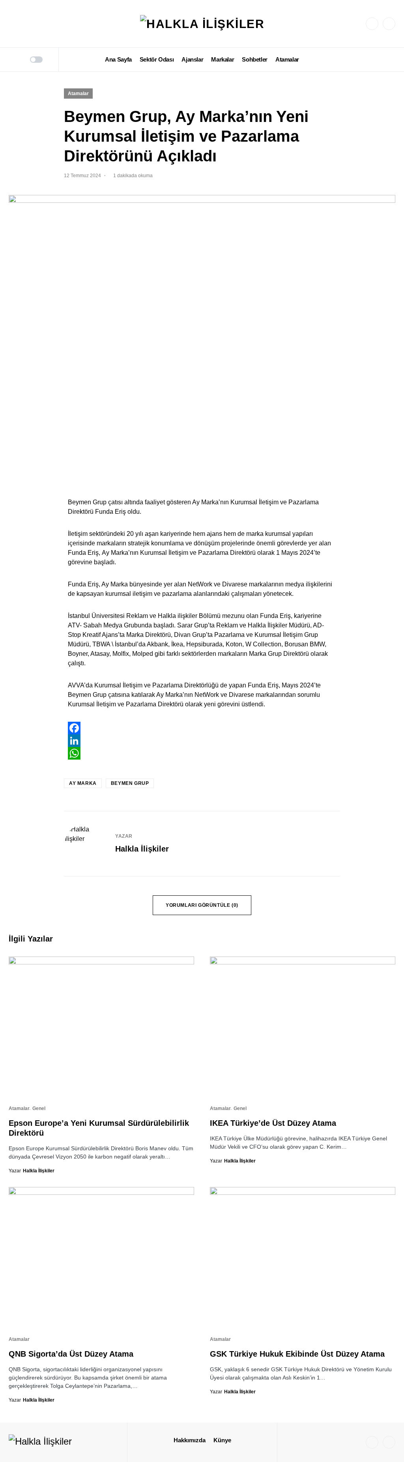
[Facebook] (202, 728)
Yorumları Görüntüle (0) (202, 905)
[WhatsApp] (202, 753)
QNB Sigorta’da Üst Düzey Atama (71, 1354)
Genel (38, 1108)
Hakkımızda (190, 1440)
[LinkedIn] (389, 24)
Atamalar (78, 93)
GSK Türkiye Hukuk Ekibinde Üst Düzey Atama (297, 1354)
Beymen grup (130, 783)
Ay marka (83, 783)
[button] (11, 59)
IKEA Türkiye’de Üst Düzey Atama (273, 1123)
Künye (222, 1440)
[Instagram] (372, 24)
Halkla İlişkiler (142, 848)
